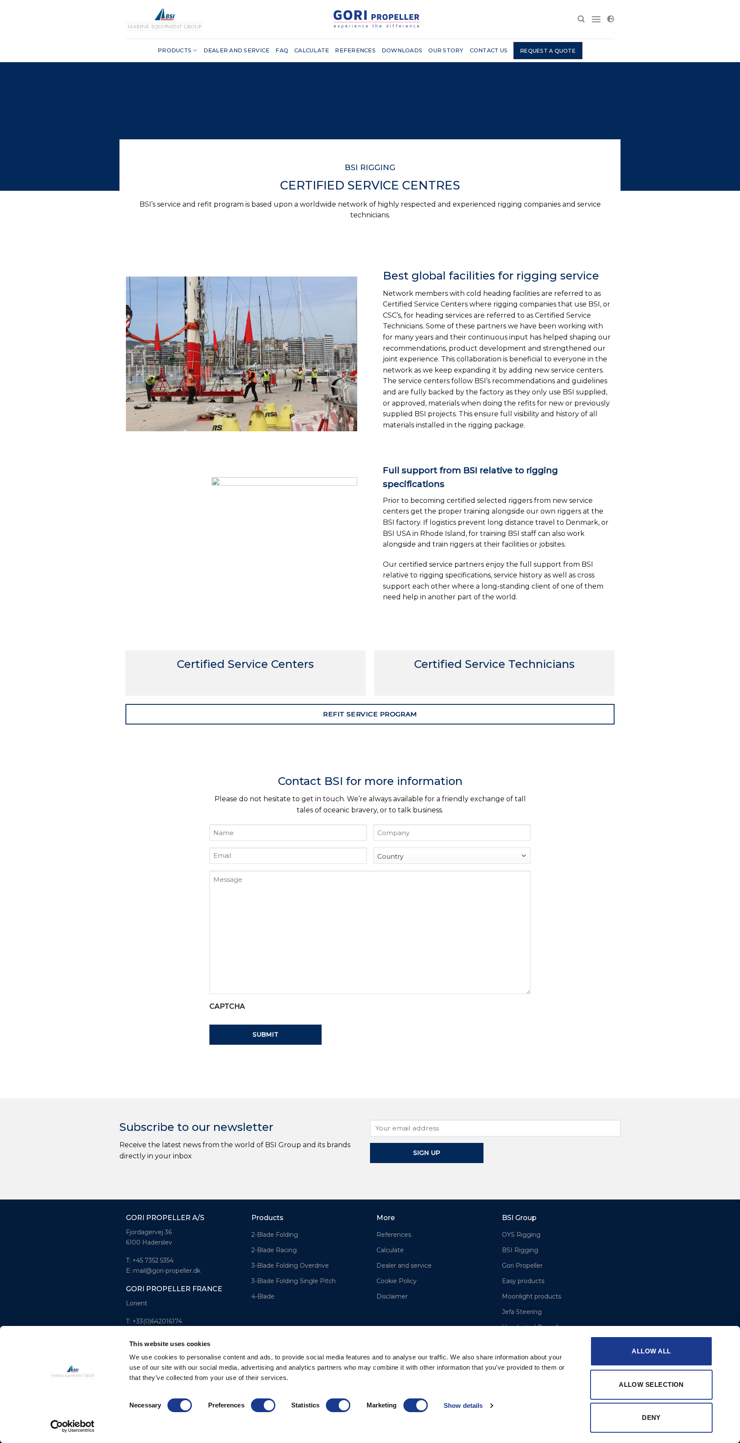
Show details (463, 1405)
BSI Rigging (520, 1250)
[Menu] (596, 19)
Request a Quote (548, 51)
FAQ (281, 50)
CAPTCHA (227, 1006)
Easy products (523, 1281)
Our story (445, 50)
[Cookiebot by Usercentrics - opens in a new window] (72, 1426)
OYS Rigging (521, 1235)
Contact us (489, 50)
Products (174, 50)
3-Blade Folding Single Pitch (293, 1281)
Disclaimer (392, 1296)
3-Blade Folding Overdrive (290, 1265)
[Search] (581, 19)
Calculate (311, 50)
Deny (651, 1417)
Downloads (402, 50)
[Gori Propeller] (164, 19)
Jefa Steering (522, 1312)
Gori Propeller (522, 1265)
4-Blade (263, 1296)
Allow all (651, 1351)
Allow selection (651, 1384)
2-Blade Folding (274, 1235)
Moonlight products (531, 1296)
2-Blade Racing (274, 1250)
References (355, 50)
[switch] (263, 1405)
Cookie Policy (396, 1281)
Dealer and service (236, 50)
